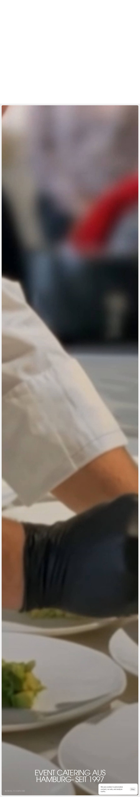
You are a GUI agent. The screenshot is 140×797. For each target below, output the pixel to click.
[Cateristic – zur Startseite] (70, 44)
